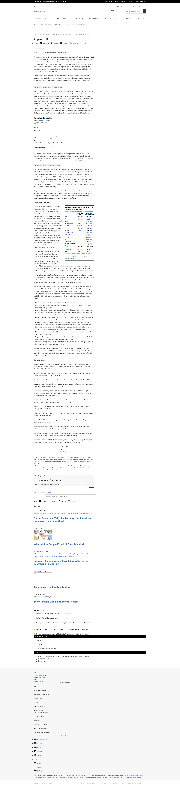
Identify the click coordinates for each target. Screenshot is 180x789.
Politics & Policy (39, 687)
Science (36, 720)
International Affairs (40, 691)
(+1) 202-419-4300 (39, 681)
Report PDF (41, 640)
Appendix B (41, 661)
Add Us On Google (40, 48)
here (86, 64)
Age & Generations (39, 706)
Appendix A (41, 660)
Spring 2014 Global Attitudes (46, 648)
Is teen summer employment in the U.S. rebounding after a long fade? (62, 634)
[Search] (144, 11)
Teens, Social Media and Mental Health (56, 601)
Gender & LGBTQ (39, 710)
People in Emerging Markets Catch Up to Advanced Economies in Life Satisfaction (61, 35)
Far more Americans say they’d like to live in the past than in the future (61, 562)
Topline (39, 644)
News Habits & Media (40, 728)
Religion (36, 702)
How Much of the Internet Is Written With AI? (53, 613)
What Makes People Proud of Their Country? (59, 544)
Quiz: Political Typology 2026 (47, 618)
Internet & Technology (41, 724)
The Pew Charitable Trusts (129, 777)
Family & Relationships (41, 712)
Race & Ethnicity (39, 698)
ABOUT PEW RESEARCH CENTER (42, 775)
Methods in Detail (43, 658)
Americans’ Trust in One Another (52, 587)
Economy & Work (39, 716)
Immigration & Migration (41, 695)
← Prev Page (64, 447)
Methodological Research (42, 732)
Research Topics (42, 18)
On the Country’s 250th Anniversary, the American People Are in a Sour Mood (62, 520)
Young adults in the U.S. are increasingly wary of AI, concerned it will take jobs (64, 624)
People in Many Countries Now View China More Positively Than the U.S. (63, 629)
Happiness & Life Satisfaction (45, 492)
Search (113, 10)
